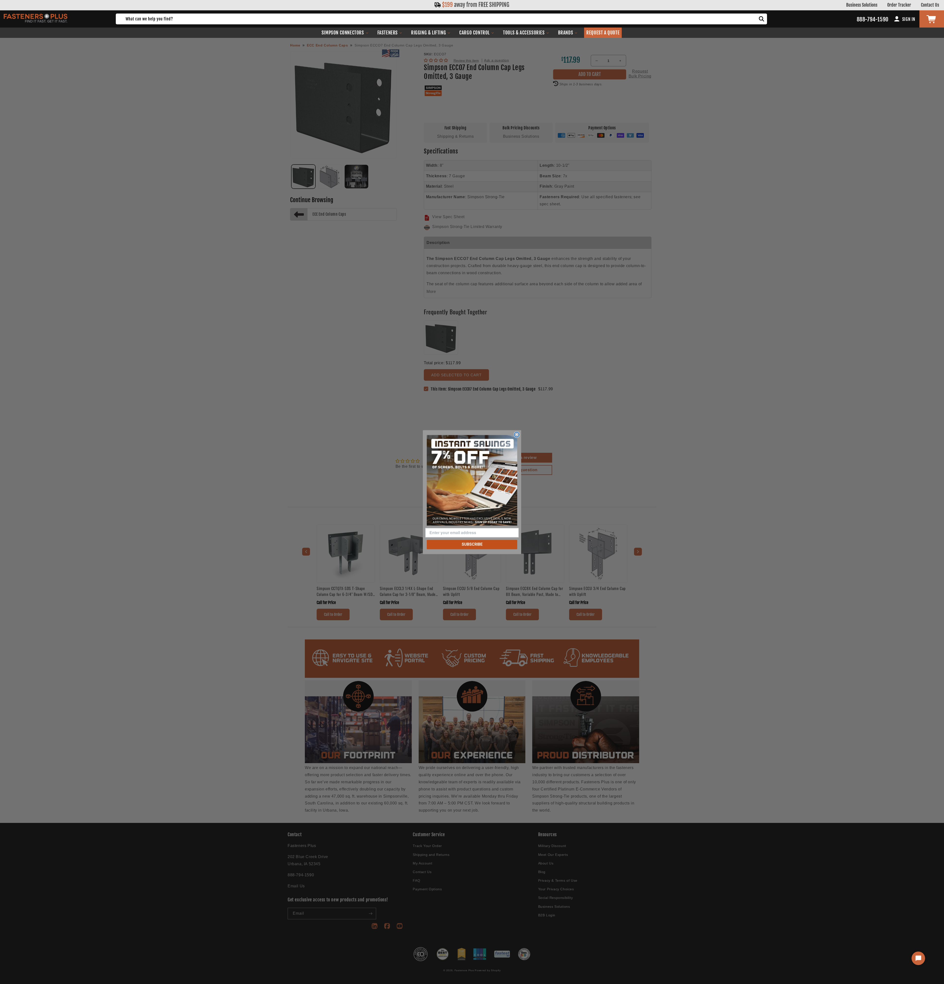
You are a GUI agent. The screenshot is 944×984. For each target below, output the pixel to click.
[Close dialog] (516, 434)
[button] (345, 33)
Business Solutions (861, 5)
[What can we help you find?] (761, 19)
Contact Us (930, 5)
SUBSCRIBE (472, 544)
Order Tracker (899, 5)
